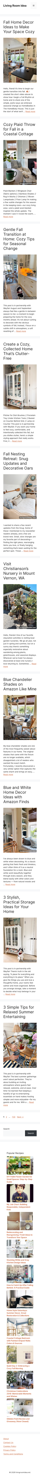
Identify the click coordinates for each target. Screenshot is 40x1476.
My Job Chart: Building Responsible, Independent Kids (18, 1207)
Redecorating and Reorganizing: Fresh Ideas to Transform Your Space (19, 1235)
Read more (30, 111)
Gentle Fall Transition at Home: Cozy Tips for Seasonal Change (18, 239)
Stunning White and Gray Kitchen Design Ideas (18, 1261)
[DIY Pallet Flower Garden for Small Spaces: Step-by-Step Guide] (20, 1165)
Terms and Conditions (13, 1454)
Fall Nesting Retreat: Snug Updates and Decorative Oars (18, 461)
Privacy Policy (9, 1450)
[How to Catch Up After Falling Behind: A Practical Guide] (20, 1274)
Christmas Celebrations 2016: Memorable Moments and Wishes (19, 1393)
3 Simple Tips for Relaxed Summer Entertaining (18, 1012)
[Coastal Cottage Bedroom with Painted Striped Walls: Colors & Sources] (20, 1327)
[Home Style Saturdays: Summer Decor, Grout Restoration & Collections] (20, 1299)
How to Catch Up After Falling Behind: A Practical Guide (20, 1286)
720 (14, 1117)
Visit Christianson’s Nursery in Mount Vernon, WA (19, 570)
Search (6, 1129)
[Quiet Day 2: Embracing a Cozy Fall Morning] (20, 1355)
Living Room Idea (15, 5)
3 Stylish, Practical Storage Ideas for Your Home (19, 904)
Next (20, 1117)
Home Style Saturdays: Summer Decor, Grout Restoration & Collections (18, 1313)
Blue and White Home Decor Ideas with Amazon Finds (17, 794)
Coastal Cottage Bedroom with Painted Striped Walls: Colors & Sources (19, 1340)
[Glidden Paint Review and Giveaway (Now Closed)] (20, 1408)
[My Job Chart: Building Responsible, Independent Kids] (20, 1193)
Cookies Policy (9, 1446)
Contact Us (8, 1442)
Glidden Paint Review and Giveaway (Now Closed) (18, 1420)
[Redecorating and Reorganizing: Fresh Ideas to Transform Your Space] (20, 1221)
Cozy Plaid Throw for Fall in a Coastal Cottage (19, 129)
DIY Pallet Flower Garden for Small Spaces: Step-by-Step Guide (19, 1179)
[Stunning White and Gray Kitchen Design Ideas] (20, 1249)
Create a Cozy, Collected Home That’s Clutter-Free (18, 351)
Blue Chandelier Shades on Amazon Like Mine (19, 684)
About (6, 1439)
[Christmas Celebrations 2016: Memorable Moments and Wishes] (20, 1380)
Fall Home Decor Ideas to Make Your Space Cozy (19, 27)
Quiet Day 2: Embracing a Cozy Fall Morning (18, 1367)
